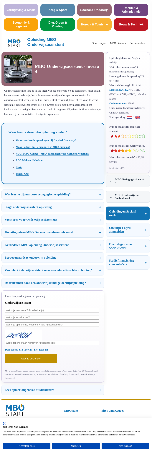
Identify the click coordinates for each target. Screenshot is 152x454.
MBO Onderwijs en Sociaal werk (123, 197)
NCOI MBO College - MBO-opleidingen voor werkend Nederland (52, 153)
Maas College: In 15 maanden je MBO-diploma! (43, 146)
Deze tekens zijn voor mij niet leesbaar (26, 349)
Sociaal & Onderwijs (94, 10)
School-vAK (22, 173)
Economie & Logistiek (21, 24)
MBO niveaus (118, 43)
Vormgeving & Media (21, 10)
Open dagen (99, 43)
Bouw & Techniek (131, 24)
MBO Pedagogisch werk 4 (126, 181)
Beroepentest (137, 43)
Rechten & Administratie (131, 10)
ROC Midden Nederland (29, 160)
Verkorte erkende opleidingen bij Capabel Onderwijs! (46, 140)
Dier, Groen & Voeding (57, 24)
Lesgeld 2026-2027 (119, 89)
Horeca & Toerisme (94, 24)
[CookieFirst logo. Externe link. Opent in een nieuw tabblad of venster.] (4, 423)
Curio (19, 167)
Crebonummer (117, 103)
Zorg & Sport (58, 10)
